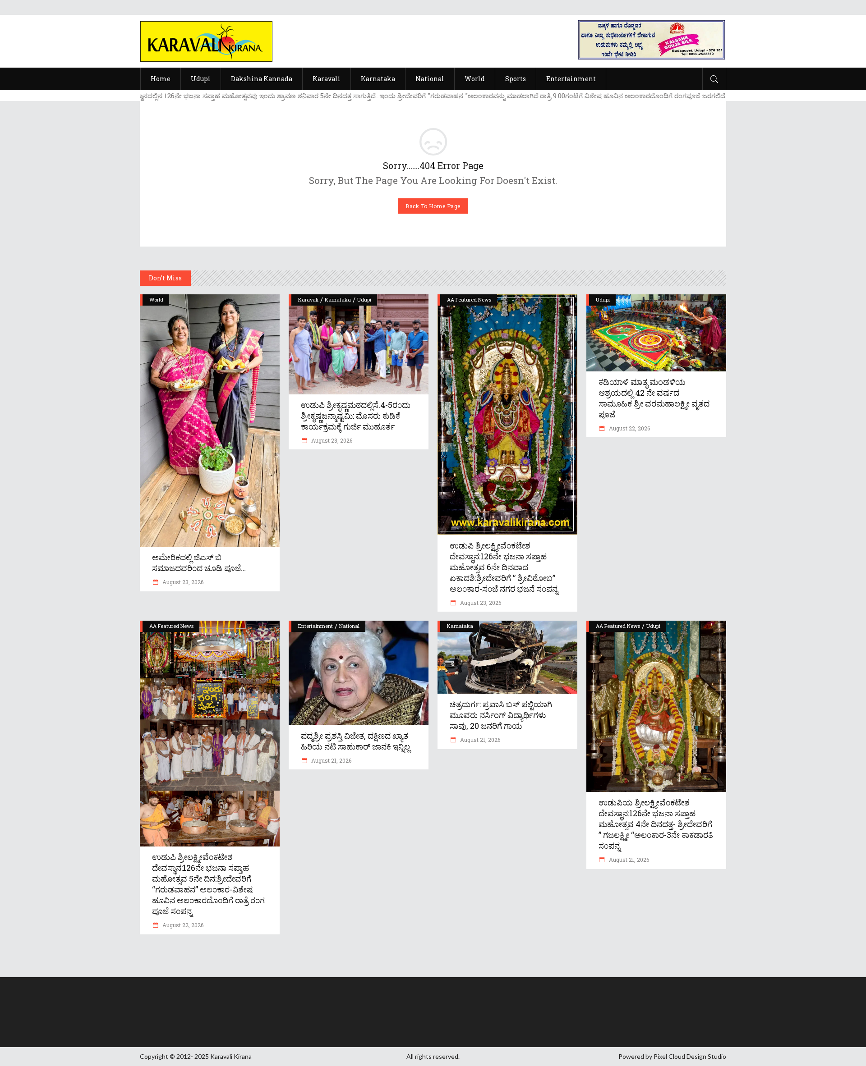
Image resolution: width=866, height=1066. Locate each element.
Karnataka (338, 299)
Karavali (308, 299)
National (349, 625)
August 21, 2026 (330, 760)
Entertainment (315, 625)
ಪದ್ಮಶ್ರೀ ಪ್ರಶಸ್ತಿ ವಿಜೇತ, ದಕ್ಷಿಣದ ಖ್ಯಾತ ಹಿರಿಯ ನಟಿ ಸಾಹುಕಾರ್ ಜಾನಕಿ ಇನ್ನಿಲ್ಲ (355, 741)
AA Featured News (469, 299)
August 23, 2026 (182, 582)
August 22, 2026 (629, 428)
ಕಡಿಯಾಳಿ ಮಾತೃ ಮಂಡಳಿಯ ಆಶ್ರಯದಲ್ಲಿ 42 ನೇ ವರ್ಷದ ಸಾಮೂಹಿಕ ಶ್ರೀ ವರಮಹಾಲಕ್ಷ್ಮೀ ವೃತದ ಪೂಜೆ (654, 398)
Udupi (364, 299)
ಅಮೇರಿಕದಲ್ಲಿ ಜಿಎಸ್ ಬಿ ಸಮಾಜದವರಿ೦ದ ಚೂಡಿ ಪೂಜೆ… (199, 562)
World (156, 299)
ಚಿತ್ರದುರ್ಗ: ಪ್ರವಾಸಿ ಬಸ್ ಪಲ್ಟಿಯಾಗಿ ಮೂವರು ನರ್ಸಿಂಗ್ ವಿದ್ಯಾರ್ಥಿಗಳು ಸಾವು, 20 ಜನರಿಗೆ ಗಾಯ (501, 715)
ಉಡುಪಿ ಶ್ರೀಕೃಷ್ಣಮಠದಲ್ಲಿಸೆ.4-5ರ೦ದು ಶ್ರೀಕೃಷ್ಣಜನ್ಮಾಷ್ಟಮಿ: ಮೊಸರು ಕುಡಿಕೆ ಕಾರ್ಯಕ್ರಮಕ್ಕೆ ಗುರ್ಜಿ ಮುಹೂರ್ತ (355, 415)
